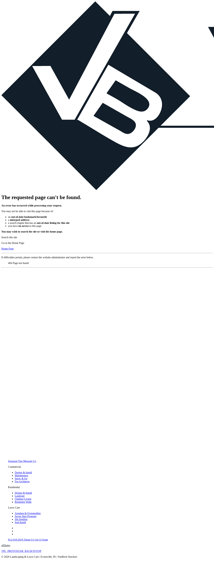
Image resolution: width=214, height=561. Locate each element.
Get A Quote (41, 539)
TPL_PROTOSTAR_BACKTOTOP (21, 551)
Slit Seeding (21, 519)
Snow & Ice (21, 478)
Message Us (29, 461)
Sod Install (20, 522)
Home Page (7, 248)
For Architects (22, 481)
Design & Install (23, 472)
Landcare (20, 495)
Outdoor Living (23, 498)
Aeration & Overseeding (28, 513)
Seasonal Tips (15, 461)
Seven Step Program (25, 516)
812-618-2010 (16, 539)
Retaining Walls (23, 501)
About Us (29, 539)
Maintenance (21, 475)
